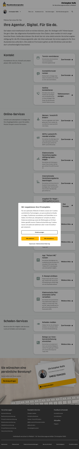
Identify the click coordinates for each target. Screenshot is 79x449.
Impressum (32, 243)
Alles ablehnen (30, 238)
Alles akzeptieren (49, 238)
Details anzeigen (39, 232)
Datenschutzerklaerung (43, 243)
